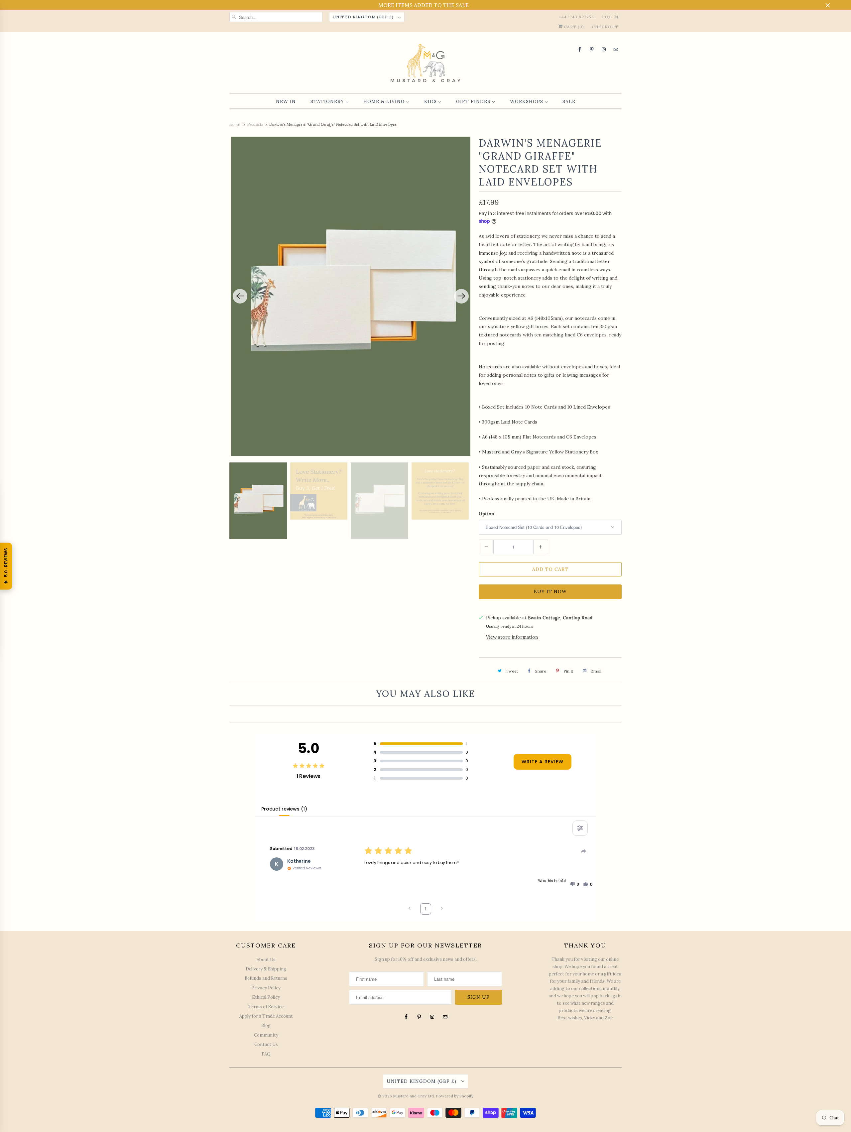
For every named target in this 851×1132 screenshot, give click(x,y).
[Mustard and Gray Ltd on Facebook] (579, 49)
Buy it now (550, 591)
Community (266, 1035)
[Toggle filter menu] (580, 828)
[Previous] (240, 296)
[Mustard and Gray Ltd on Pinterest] (591, 49)
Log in (610, 16)
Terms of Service (266, 1007)
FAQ (266, 1054)
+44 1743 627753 (576, 16)
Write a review (542, 761)
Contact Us (266, 1044)
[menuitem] (286, 101)
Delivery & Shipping (266, 969)
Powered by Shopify (454, 1095)
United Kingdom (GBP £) (364, 16)
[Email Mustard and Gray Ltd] (615, 49)
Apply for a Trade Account (266, 1016)
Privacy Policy (266, 988)
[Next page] (441, 909)
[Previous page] (409, 909)
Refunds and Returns (266, 978)
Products (255, 124)
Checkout (605, 26)
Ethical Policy (266, 997)
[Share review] (584, 851)
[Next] (461, 296)
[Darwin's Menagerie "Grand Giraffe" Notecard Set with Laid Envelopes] (350, 296)
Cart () (573, 26)
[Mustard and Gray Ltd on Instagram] (603, 49)
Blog (266, 1025)
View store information (512, 637)
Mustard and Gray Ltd (413, 1095)
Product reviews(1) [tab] (284, 809)
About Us (266, 959)
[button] (574, 884)
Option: (487, 514)
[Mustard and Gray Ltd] (425, 64)
